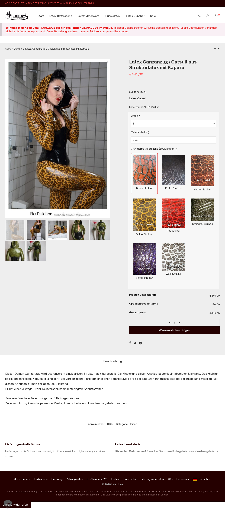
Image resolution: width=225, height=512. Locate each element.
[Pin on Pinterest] (140, 343)
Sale (153, 16)
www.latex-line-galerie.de (203, 451)
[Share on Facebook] (130, 343)
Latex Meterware (88, 16)
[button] (7, 504)
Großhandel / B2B (97, 479)
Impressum (182, 479)
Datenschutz (131, 479)
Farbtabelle (41, 479)
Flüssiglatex (112, 16)
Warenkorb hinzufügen (174, 330)
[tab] (112, 361)
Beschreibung (112, 361)
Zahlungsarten (74, 479)
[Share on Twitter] (135, 343)
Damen (18, 48)
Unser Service (22, 479)
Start (41, 16)
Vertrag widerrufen (153, 479)
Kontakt (115, 479)
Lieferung (57, 479)
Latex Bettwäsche (60, 16)
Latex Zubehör (135, 16)
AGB (170, 479)
